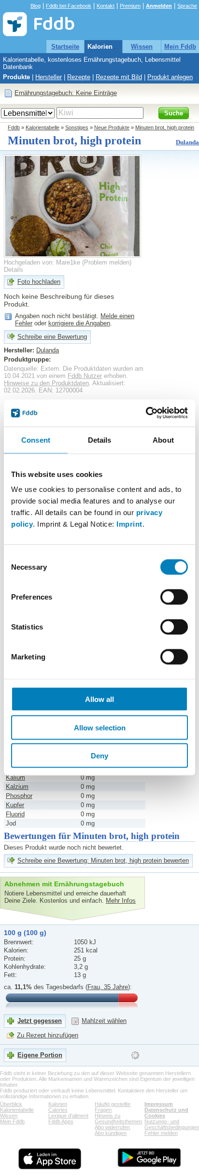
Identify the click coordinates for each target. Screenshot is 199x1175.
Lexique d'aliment (68, 1116)
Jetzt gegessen (39, 1020)
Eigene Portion (39, 1055)
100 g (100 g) (25, 933)
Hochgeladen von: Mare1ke (42, 262)
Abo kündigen (111, 1133)
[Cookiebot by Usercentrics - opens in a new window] (145, 413)
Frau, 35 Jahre (107, 987)
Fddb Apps (60, 1121)
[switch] (174, 597)
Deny (99, 756)
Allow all (99, 699)
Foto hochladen (38, 281)
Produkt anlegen (170, 77)
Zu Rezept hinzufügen (47, 1035)
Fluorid (15, 814)
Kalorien (57, 1104)
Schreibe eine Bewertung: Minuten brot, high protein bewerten (103, 860)
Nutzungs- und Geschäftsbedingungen (171, 1124)
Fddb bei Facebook (68, 6)
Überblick (11, 1104)
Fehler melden (161, 1133)
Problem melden (106, 262)
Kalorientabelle (109, 46)
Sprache (187, 6)
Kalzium (17, 786)
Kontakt (105, 6)
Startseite (65, 46)
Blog (35, 6)
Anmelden (159, 6)
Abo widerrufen (112, 1127)
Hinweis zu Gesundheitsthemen (118, 1118)
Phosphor (19, 795)
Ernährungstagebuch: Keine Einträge (65, 93)
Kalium (15, 777)
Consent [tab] (35, 439)
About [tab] (163, 439)
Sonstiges (76, 127)
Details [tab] (100, 439)
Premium (130, 6)
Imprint (129, 524)
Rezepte (78, 77)
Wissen (142, 46)
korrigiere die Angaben (79, 323)
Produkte (16, 77)
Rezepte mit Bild (119, 77)
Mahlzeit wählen (104, 1020)
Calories (58, 1110)
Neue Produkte (111, 127)
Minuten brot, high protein (164, 127)
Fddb (14, 127)
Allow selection (100, 727)
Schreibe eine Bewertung (52, 336)
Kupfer (15, 805)
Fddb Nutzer (85, 375)
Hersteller (48, 77)
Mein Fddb (180, 46)
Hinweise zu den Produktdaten (46, 383)
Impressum (158, 1104)
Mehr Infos (121, 900)
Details (13, 269)
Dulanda (187, 142)
